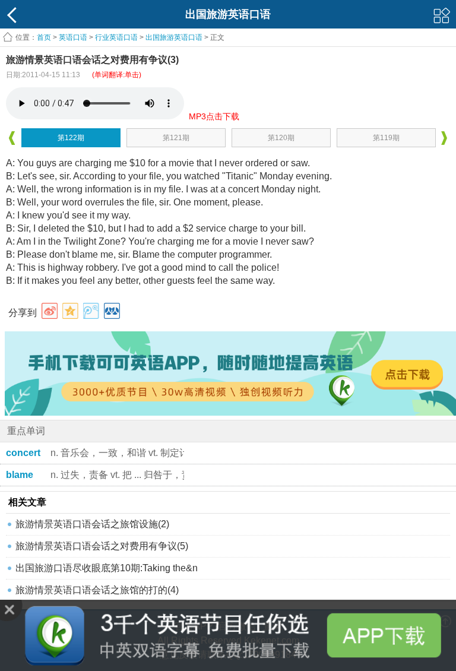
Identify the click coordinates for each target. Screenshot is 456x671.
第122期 (71, 138)
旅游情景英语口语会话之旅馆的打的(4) (97, 590)
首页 (44, 37)
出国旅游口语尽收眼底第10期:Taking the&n (106, 568)
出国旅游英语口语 (173, 37)
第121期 (176, 138)
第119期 (386, 138)
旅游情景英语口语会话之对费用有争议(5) (101, 546)
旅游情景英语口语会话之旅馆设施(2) (92, 524)
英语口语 (73, 37)
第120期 (281, 138)
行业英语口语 (116, 37)
